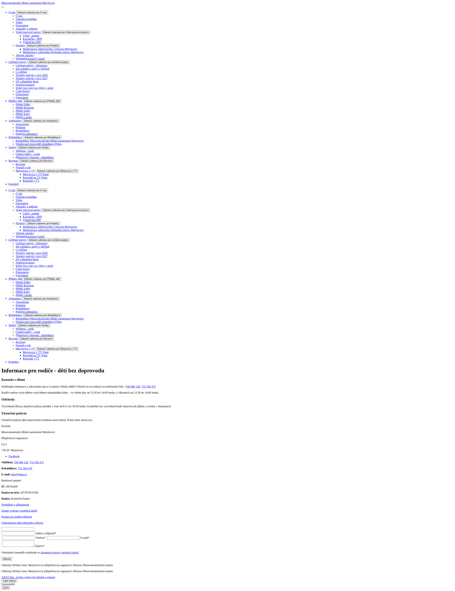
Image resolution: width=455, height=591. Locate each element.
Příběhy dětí (15, 100)
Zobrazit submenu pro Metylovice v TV (57, 171)
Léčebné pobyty (18, 61)
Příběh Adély (23, 110)
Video (19, 22)
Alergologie (22, 124)
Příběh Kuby (23, 114)
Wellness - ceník (25, 150)
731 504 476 (25, 468)
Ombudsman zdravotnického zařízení (22, 522)
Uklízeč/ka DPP (32, 42)
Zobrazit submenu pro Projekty (43, 45)
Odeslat (7, 559)
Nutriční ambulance (27, 133)
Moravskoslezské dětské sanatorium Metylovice (28, 2)
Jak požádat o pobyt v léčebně (32, 68)
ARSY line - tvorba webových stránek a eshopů (28, 577)
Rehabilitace (23, 130)
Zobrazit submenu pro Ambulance (41, 121)
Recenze (13, 160)
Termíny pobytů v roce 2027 (32, 78)
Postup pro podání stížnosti (16, 516)
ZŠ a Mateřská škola (27, 81)
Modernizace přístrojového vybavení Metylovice (50, 49)
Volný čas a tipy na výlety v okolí (34, 87)
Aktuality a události (27, 28)
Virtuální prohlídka (26, 19)
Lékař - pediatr (31, 35)
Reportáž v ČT (31, 180)
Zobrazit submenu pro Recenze (36, 161)
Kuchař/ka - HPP (32, 38)
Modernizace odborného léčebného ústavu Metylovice (53, 52)
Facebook (14, 456)
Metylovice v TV (25, 170)
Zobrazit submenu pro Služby (33, 147)
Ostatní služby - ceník (28, 154)
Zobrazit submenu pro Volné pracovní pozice (66, 32)
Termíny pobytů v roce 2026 (32, 75)
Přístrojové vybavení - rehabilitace (35, 157)
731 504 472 (148, 386)
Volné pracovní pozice (28, 32)
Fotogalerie (22, 25)
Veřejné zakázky (25, 55)
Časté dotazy (23, 91)
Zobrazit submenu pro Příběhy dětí (42, 101)
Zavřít (6, 587)
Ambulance (15, 120)
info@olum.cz (19, 474)
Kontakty (14, 183)
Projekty (20, 45)
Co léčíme (21, 71)
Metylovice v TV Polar (36, 174)
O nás (12, 12)
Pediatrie (20, 127)
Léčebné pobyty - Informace (31, 65)
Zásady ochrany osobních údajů (19, 510)
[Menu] (2, 7)
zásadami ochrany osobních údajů (59, 552)
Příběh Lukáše (24, 117)
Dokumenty (22, 94)
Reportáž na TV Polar (35, 177)
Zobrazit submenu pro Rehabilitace (42, 137)
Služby (12, 147)
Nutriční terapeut (25, 84)
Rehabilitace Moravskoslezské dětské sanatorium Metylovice (50, 140)
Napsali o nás (23, 167)
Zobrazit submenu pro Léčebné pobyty (48, 62)
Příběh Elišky (23, 104)
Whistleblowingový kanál (30, 58)
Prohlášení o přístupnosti (15, 504)
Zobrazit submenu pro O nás (32, 12)
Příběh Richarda (25, 107)
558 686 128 (133, 386)
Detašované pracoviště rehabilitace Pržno (39, 143)
